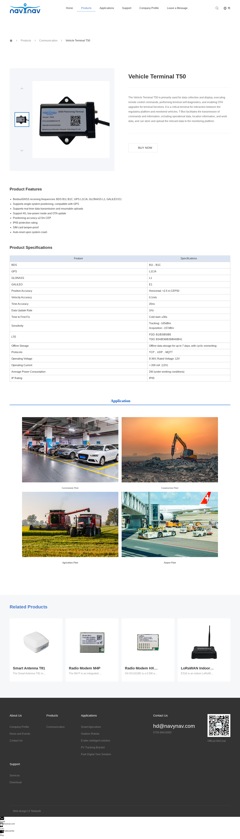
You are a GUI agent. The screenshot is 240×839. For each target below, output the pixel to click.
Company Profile (149, 8)
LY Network (34, 811)
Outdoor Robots (90, 733)
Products (86, 8)
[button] (22, 88)
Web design (20, 811)
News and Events (20, 733)
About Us (16, 715)
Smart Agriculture (91, 727)
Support (126, 8)
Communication (48, 40)
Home (69, 8)
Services (15, 775)
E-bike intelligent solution (95, 740)
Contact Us (16, 740)
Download (16, 782)
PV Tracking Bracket (93, 747)
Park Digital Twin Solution (96, 754)
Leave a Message (177, 8)
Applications (107, 8)
